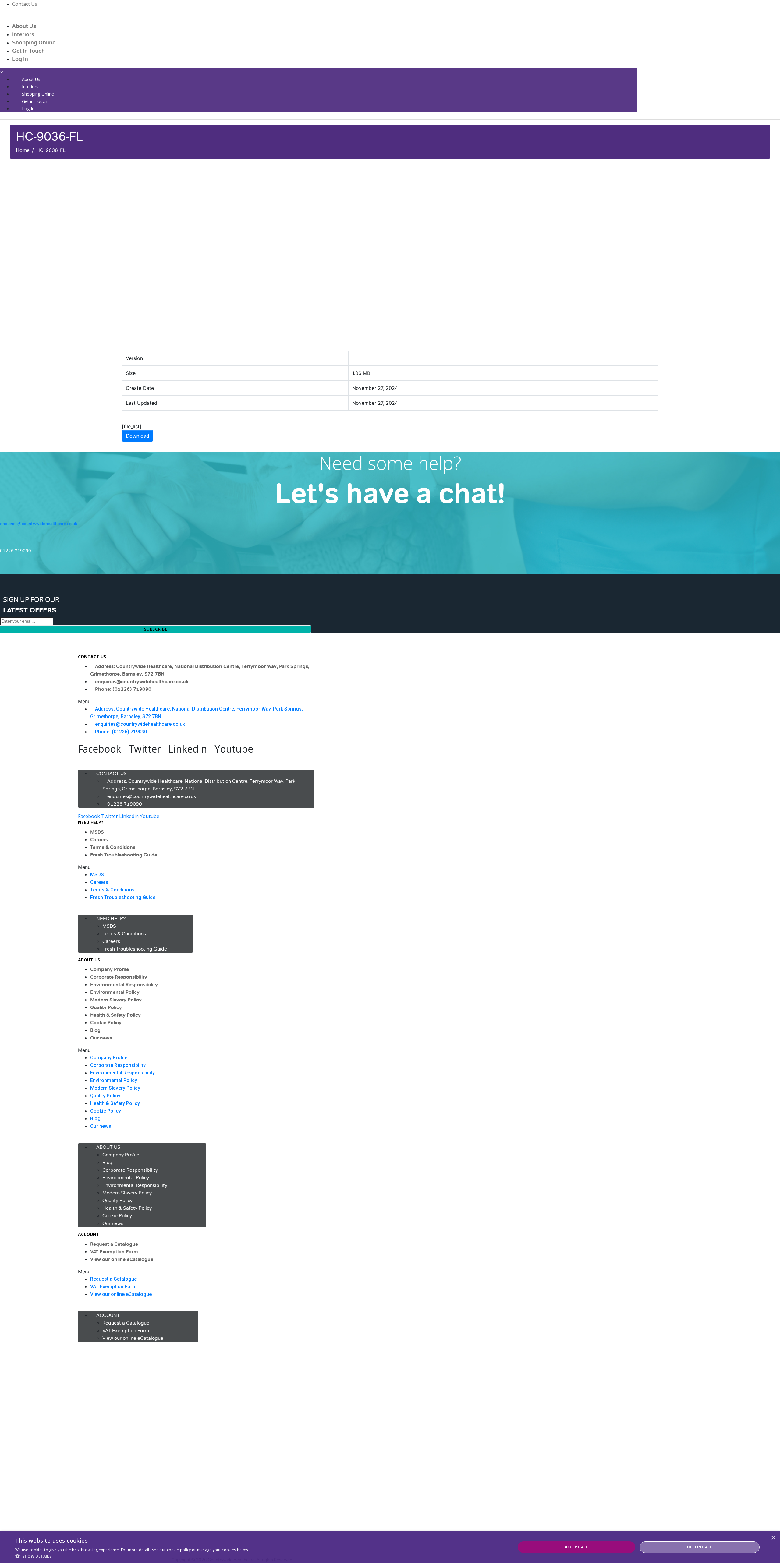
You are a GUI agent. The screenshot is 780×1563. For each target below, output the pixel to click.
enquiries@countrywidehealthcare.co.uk (142, 682)
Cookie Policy (106, 1023)
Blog (95, 1030)
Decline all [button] (699, 1547)
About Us (24, 26)
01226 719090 (124, 804)
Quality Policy (106, 1007)
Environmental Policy (115, 992)
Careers (99, 840)
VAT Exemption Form (114, 1252)
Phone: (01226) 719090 (123, 689)
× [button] (773, 1538)
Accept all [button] (576, 1547)
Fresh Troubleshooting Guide (123, 855)
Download (137, 435)
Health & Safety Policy (115, 1015)
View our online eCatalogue (121, 1259)
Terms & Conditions (112, 847)
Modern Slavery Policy (116, 1000)
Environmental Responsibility (124, 985)
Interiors (23, 34)
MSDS (97, 832)
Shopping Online (33, 42)
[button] (196, 701)
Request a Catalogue (114, 1244)
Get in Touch (28, 51)
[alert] (390, 1547)
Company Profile (109, 969)
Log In (20, 59)
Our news (101, 1038)
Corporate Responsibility (118, 977)
